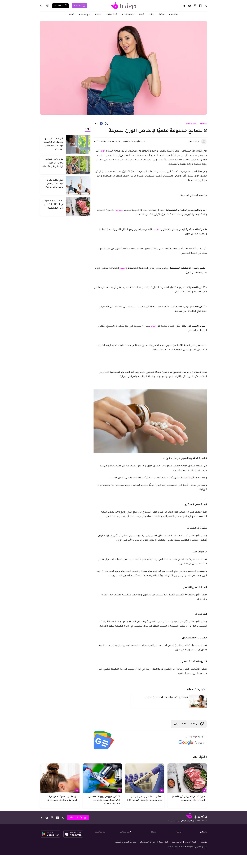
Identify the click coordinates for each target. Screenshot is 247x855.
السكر (123, 268)
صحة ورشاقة (191, 123)
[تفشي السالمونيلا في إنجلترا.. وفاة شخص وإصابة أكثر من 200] (144, 778)
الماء (153, 326)
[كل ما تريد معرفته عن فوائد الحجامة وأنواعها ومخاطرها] (60, 778)
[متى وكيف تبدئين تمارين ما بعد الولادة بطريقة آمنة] (78, 165)
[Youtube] (189, 6)
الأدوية (187, 478)
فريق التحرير (194, 142)
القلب (157, 229)
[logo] (123, 5)
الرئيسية (203, 123)
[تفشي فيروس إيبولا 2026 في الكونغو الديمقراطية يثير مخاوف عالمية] (102, 778)
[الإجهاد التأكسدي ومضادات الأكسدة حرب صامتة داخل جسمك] (78, 144)
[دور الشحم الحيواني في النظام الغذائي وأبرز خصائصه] (78, 206)
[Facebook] (200, 6)
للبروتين (119, 210)
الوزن (102, 151)
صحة (184, 724)
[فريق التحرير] (204, 142)
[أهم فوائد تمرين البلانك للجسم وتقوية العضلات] (78, 185)
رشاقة (194, 724)
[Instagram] (195, 6)
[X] (206, 6)
